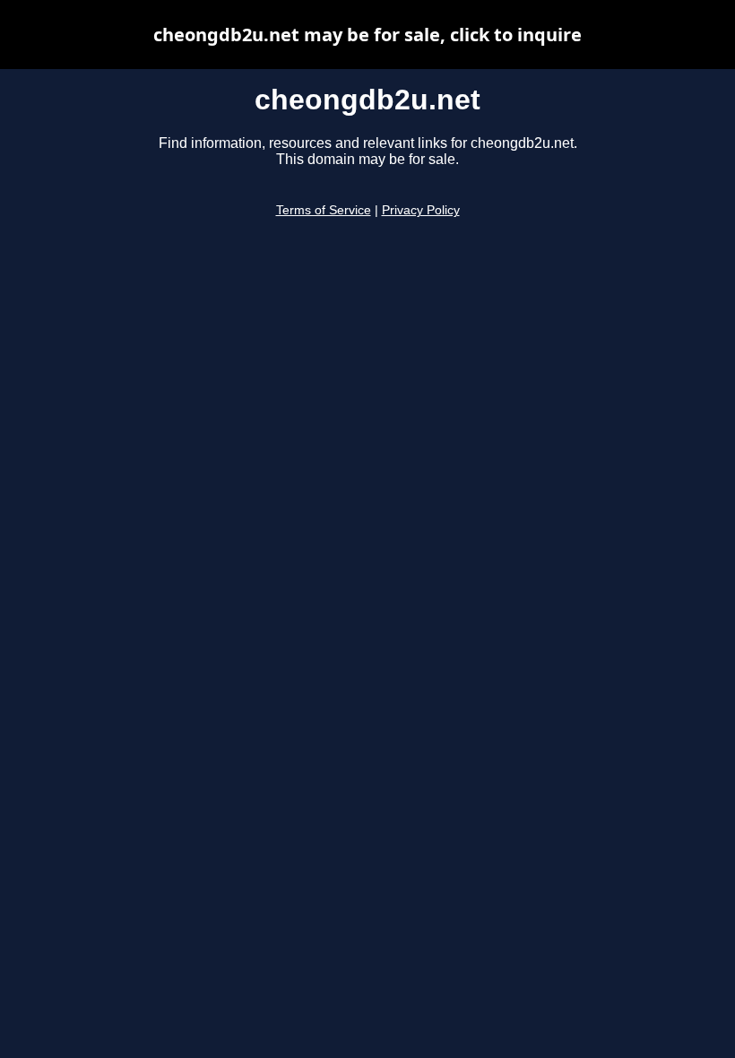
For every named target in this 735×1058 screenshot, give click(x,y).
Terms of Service (323, 210)
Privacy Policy (421, 210)
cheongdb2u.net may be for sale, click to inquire (367, 34)
